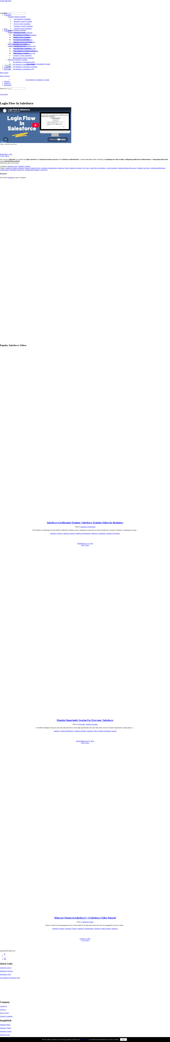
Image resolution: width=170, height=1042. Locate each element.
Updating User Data (143, 168)
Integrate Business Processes (127, 168)
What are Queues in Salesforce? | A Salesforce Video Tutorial (85, 917)
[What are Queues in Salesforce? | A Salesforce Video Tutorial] (85, 913)
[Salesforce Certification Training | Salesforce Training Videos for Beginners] (85, 518)
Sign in (2, 76)
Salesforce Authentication (49, 168)
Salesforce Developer (113, 533)
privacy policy (85, 1039)
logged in (11, 177)
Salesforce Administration (85, 928)
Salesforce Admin (87, 922)
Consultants (7, 31)
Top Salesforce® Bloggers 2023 (10, 978)
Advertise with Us (5, 968)
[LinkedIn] (5, 959)
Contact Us (7, 83)
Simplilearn (81, 543)
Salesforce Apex (12, 166)
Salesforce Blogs (5, 1025)
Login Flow (44, 170)
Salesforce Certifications (87, 527)
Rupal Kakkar (80, 741)
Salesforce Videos (5, 1028)
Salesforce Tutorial (24, 168)
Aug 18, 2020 (89, 741)
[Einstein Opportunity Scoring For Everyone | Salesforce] (85, 716)
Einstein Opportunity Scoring (107, 731)
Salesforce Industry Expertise (17, 46)
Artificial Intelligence (66, 731)
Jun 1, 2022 (86, 939)
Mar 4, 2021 (8, 154)
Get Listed (5, 998)
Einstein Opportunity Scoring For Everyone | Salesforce (85, 720)
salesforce (57, 731)
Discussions (7, 85)
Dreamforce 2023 (5, 974)
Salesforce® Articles (6, 971)
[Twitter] (5, 957)
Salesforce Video (63, 168)
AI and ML (81, 724)
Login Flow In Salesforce (98, 168)
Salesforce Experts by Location (17, 60)
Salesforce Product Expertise (17, 32)
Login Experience (111, 168)
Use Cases (85, 168)
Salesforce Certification (98, 533)
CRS (81, 939)
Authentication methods (32, 170)
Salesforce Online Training (102, 928)
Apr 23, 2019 (89, 543)
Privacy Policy (4, 1013)
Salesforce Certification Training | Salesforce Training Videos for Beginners (85, 522)
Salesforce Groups (5, 1031)
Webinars (7, 81)
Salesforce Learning (75, 168)
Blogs (6, 29)
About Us (3, 1009)
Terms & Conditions (6, 1016)
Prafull (2, 154)
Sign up (7, 76)
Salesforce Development (83, 533)
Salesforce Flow (36, 168)
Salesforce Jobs (5, 1035)
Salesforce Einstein (92, 724)
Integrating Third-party (17, 170)
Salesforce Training (24, 166)
